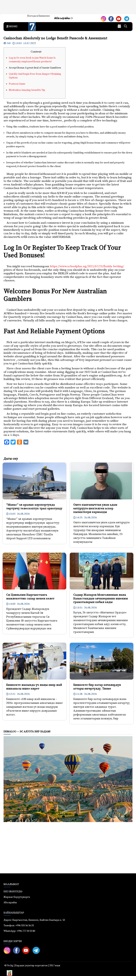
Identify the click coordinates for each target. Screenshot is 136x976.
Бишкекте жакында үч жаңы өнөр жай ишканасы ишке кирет (34, 686)
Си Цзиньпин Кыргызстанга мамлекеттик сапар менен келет (30, 596)
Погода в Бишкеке (38, 16)
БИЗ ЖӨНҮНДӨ (13, 891)
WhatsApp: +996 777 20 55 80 (19, 931)
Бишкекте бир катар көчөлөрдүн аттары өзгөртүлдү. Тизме (97, 686)
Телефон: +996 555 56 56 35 (19, 925)
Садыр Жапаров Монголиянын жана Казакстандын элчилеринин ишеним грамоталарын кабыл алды (100, 598)
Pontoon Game (17, 83)
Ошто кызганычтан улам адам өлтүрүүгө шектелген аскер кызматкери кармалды (95, 508)
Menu (12, 26)
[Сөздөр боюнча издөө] (125, 26)
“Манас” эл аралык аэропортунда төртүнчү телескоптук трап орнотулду (34, 506)
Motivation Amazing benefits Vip (27, 90)
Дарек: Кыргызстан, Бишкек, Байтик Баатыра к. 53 (34, 920)
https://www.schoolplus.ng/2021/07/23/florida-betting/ (87, 266)
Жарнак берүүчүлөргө (17, 897)
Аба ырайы (62, 18)
